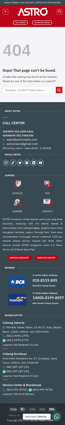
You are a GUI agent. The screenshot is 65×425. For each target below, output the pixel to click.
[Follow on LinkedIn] (34, 163)
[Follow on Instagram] (6, 163)
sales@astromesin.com (22, 139)
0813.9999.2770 (17, 335)
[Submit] (59, 90)
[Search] (59, 11)
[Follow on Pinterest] (27, 163)
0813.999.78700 (16, 389)
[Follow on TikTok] (13, 163)
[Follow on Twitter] (20, 163)
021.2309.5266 (24, 131)
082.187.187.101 (17, 367)
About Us (14, 415)
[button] (5, 11)
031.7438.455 (24, 135)
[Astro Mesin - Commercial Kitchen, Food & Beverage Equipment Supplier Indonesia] (32, 11)
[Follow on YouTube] (40, 163)
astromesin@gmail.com (22, 144)
